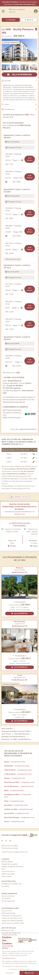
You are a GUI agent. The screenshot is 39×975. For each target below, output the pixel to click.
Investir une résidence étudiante (12, 920)
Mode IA (30, 20)
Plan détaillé (29, 159)
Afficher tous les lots (12, 259)
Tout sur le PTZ (7, 911)
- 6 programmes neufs (14, 801)
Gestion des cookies (8, 874)
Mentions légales (7, 861)
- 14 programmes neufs (16, 766)
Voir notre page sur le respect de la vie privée (15, 966)
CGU (3, 869)
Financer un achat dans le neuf (12, 918)
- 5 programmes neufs (14, 821)
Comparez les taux (20, 497)
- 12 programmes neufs (18, 770)
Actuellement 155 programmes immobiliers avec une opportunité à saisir (19, 513)
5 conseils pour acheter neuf (11, 933)
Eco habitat (5, 886)
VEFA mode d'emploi (8, 913)
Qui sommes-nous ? (8, 871)
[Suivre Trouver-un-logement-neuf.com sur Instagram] (6, 841)
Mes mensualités (13, 142)
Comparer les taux (14, 147)
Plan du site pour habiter (10, 845)
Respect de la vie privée (9, 864)
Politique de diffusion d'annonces (12, 866)
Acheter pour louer (8, 930)
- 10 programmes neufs (17, 774)
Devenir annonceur (8, 896)
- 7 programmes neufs (19, 782)
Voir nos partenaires (8, 901)
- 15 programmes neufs (14, 762)
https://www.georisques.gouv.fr (14, 402)
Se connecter (6, 898)
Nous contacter (7, 876)
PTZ (18, 372)
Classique (11, 20)
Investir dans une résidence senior (13, 923)
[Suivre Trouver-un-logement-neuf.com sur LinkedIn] (10, 841)
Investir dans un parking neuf (11, 915)
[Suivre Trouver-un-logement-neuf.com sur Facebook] (2, 841)
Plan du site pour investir (10, 848)
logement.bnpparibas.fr (27, 429)
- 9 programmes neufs (14, 778)
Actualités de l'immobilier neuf (11, 884)
